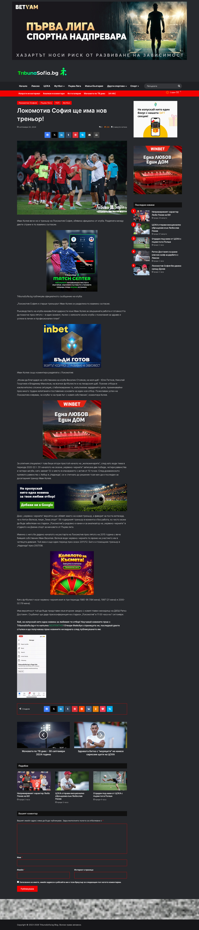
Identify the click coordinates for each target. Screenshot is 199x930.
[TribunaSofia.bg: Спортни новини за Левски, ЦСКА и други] (42, 72)
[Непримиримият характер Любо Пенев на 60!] (34, 781)
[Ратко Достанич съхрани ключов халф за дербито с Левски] (142, 255)
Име (20, 857)
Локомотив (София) (28, 103)
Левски (35, 86)
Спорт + (134, 86)
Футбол (58, 86)
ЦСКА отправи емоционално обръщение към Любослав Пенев (69, 796)
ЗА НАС (112, 93)
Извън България (94, 86)
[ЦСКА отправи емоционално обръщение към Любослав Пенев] (72, 781)
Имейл (21, 870)
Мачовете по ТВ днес (94, 93)
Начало (23, 86)
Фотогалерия (74, 93)
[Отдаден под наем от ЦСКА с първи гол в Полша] (110, 781)
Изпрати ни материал (29, 93)
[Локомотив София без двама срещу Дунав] (142, 269)
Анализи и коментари (54, 93)
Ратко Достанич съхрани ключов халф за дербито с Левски (165, 254)
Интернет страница (83, 870)
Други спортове (116, 86)
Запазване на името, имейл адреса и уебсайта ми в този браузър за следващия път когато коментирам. (70, 882)
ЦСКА (47, 86)
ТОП (57, 103)
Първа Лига (74, 86)
